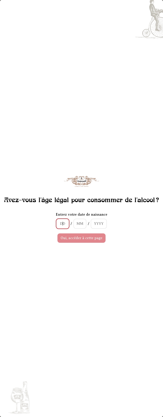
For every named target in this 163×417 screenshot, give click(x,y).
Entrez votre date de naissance (81, 214)
